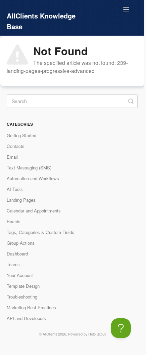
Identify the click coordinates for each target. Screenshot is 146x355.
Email (12, 157)
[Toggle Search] (131, 101)
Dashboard (17, 253)
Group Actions (21, 243)
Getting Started (21, 135)
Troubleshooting (22, 296)
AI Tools (15, 189)
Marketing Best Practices (31, 307)
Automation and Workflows (33, 178)
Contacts (16, 146)
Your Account (20, 275)
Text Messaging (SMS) (29, 167)
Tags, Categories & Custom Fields (40, 232)
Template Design (23, 286)
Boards (13, 221)
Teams (13, 264)
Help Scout (97, 334)
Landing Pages (21, 200)
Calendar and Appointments (34, 210)
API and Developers (26, 318)
